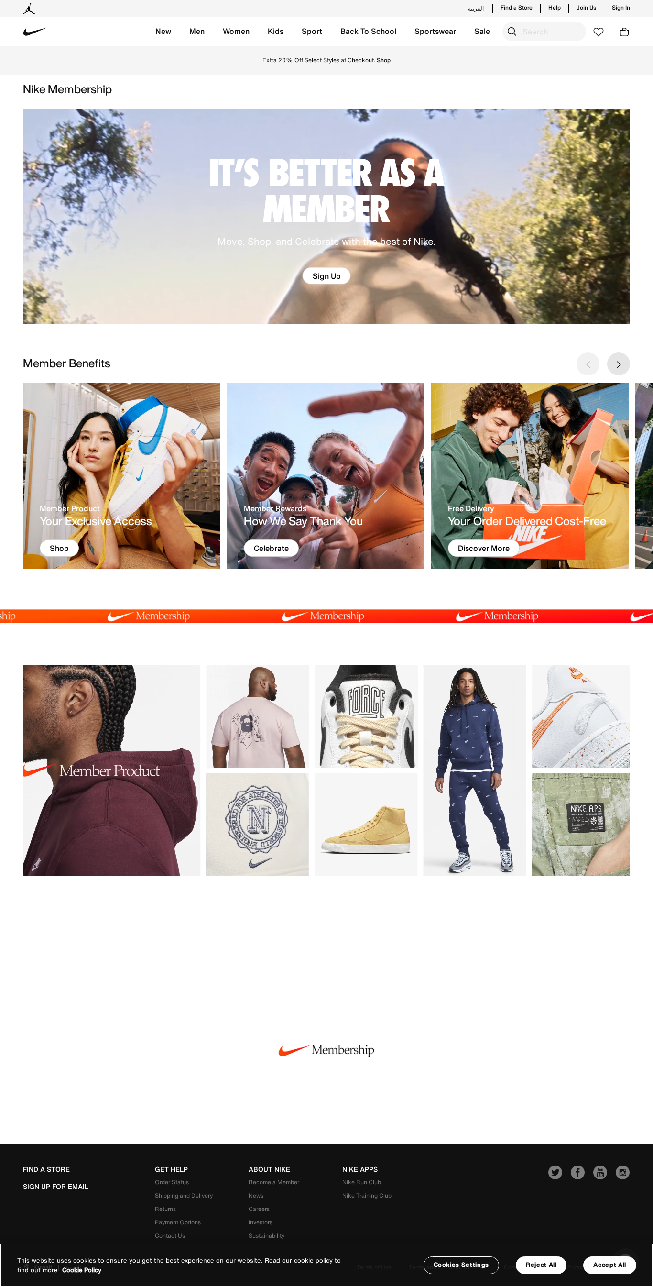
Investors (260, 1222)
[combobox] (544, 31)
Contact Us (170, 1236)
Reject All (541, 1264)
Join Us (586, 7)
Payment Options (178, 1222)
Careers (259, 1209)
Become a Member (274, 1182)
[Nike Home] (35, 31)
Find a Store (517, 7)
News (256, 1195)
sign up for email (55, 1186)
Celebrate (271, 548)
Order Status (172, 1182)
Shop (384, 60)
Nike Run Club (361, 1182)
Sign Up (327, 276)
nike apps (360, 1169)
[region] (326, 1265)
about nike (269, 1169)
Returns (165, 1209)
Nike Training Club (367, 1195)
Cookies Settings (461, 1264)
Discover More (484, 548)
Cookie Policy (81, 1270)
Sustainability (266, 1236)
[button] (163, 31)
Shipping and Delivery (184, 1195)
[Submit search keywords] (512, 31)
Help (554, 7)
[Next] (618, 363)
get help (171, 1169)
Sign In (621, 7)
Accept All (609, 1264)
